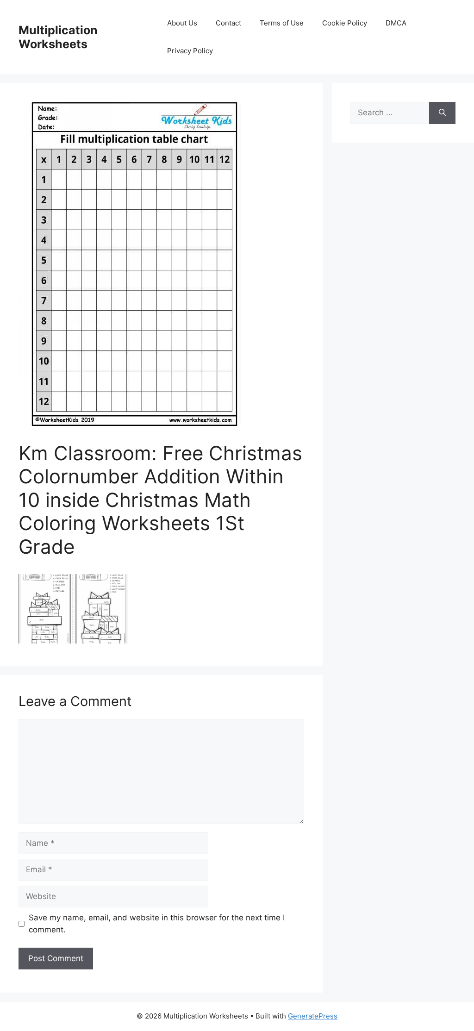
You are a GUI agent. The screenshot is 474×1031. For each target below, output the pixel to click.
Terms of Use (282, 23)
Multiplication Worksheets (58, 37)
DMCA (396, 23)
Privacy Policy (190, 50)
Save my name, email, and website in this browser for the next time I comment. (157, 923)
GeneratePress (312, 1016)
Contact (228, 23)
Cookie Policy (344, 23)
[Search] (442, 113)
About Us (182, 23)
